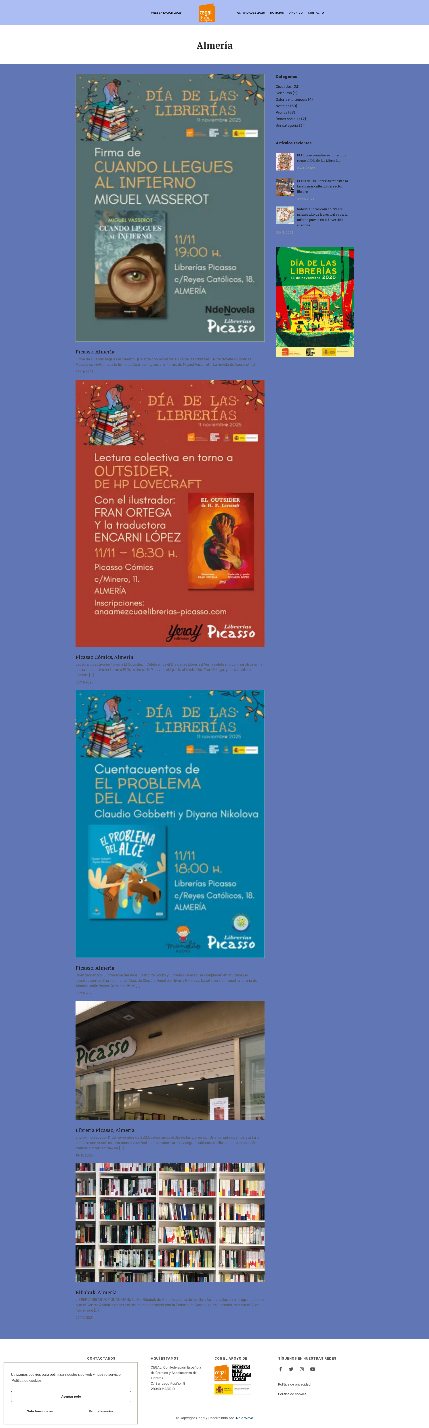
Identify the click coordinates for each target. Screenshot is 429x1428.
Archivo (296, 12)
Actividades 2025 (251, 12)
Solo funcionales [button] (40, 1411)
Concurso (284, 93)
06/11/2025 (84, 372)
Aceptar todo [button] (71, 1396)
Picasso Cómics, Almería (104, 656)
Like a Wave (244, 1418)
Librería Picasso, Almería (105, 1129)
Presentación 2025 (166, 12)
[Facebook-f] (280, 1369)
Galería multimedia (291, 99)
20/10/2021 (84, 1318)
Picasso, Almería (95, 351)
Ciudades (284, 86)
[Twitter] (291, 1369)
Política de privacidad (294, 1384)
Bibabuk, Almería (96, 1292)
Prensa (281, 112)
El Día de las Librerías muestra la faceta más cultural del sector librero (322, 185)
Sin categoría (287, 125)
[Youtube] (312, 1369)
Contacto (316, 12)
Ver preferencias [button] (101, 1411)
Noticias (277, 12)
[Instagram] (301, 1369)
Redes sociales (288, 119)
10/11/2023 (84, 1155)
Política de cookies (292, 1394)
